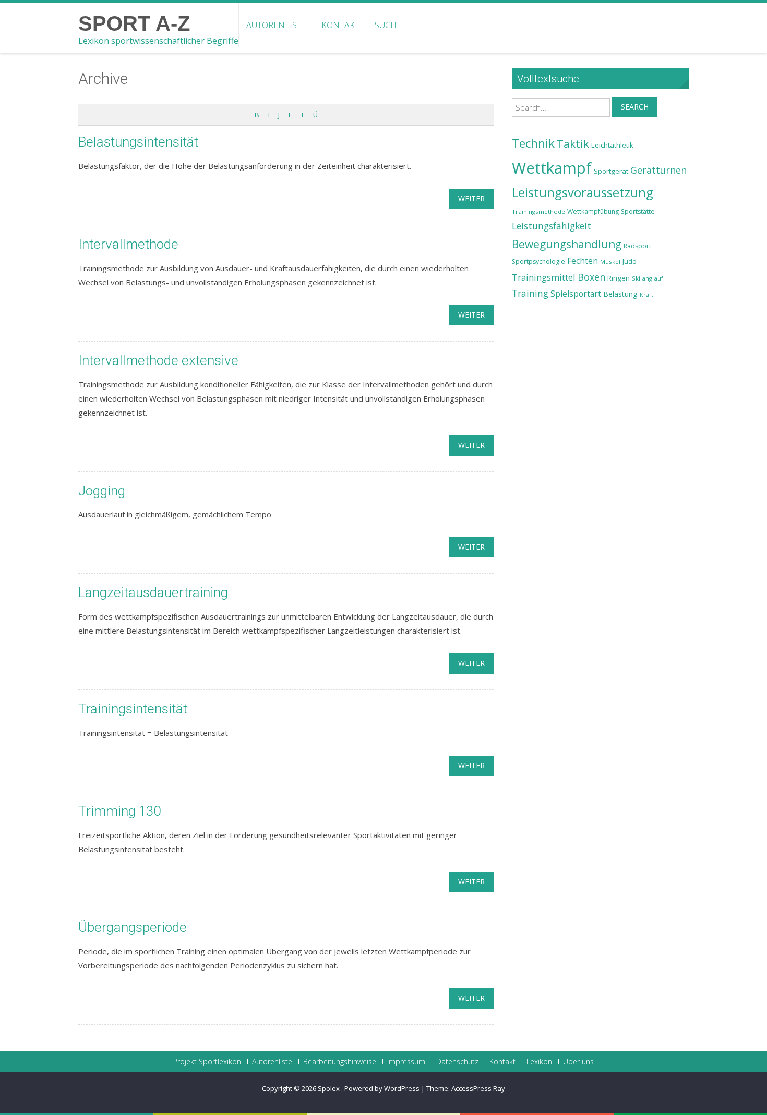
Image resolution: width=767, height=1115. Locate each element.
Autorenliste (276, 25)
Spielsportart (575, 293)
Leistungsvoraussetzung (582, 192)
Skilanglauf (647, 278)
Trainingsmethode (538, 211)
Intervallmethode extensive (158, 360)
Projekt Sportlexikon (207, 1061)
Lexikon (539, 1061)
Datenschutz (457, 1061)
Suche (388, 25)
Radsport (637, 245)
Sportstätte (638, 211)
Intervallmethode (128, 244)
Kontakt (340, 25)
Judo (629, 261)
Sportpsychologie (538, 261)
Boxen (591, 277)
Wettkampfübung (593, 211)
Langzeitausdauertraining (153, 592)
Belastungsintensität (138, 142)
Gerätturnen (658, 170)
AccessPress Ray (478, 1088)
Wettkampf (552, 167)
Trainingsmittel (544, 277)
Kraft (646, 294)
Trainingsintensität (132, 709)
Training (530, 293)
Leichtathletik (612, 145)
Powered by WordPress (382, 1088)
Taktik (573, 143)
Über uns (578, 1061)
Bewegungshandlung (566, 244)
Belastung (620, 294)
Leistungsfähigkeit (551, 226)
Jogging (101, 491)
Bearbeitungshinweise (339, 1061)
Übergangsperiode (132, 927)
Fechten (582, 261)
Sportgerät (611, 171)
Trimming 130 (119, 811)
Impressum (406, 1061)
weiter (471, 198)
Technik (533, 143)
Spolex (329, 1088)
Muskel (610, 261)
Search (635, 107)
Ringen (618, 278)
